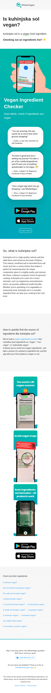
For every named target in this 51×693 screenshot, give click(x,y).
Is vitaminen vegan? (11, 615)
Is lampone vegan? (28, 615)
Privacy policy (32, 686)
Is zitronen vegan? (10, 582)
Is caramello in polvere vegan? (15, 626)
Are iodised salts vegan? (12, 621)
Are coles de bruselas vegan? (14, 593)
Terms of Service (20, 686)
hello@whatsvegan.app (24, 667)
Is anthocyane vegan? (36, 604)
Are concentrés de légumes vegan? (17, 588)
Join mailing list (27, 658)
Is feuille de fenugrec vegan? (14, 610)
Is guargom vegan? (35, 610)
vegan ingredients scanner (26, 339)
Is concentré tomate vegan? (14, 604)
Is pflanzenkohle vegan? (12, 599)
